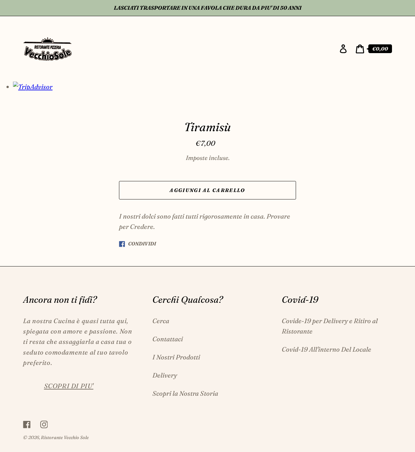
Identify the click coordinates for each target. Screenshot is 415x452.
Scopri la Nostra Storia (185, 393)
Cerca (160, 321)
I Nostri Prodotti (176, 357)
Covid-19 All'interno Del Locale (326, 349)
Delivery (164, 375)
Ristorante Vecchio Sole (65, 437)
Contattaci (167, 339)
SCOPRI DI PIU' (68, 386)
